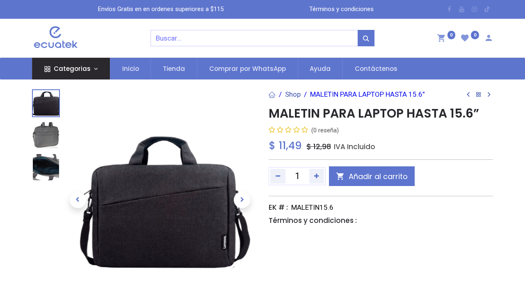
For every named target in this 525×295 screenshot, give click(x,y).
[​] (449, 9)
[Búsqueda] (366, 38)
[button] (77, 200)
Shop (293, 94)
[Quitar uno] (277, 176)
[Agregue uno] (316, 176)
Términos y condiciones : (313, 220)
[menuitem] (130, 68)
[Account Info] (488, 39)
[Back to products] (479, 95)
